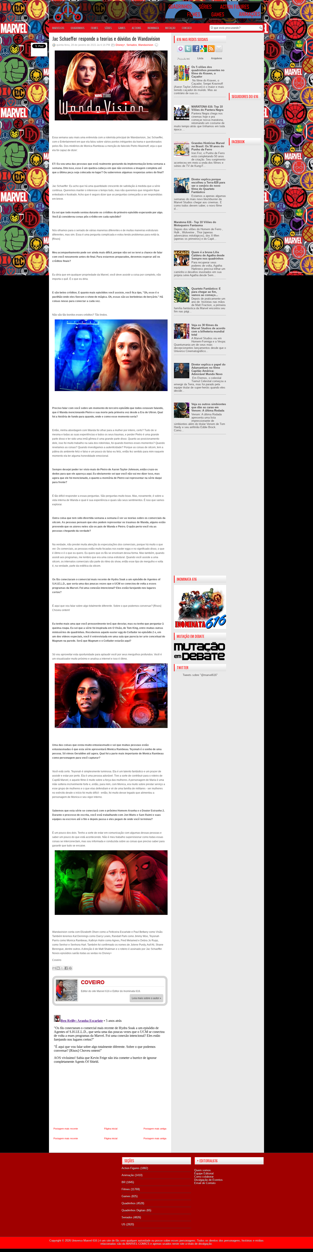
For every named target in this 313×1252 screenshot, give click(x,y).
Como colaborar (204, 1176)
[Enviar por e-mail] (54, 968)
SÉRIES (108, 28)
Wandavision (145, 44)
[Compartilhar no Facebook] (66, 968)
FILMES (94, 28)
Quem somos (202, 1170)
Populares (183, 58)
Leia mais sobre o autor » (146, 998)
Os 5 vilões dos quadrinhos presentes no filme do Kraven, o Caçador (207, 71)
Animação (128, 1175)
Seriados (131, 44)
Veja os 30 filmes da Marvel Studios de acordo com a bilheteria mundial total (208, 329)
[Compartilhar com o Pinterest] (70, 968)
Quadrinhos (129, 1203)
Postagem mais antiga (155, 1128)
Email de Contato (204, 1183)
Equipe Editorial (204, 1173)
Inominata (153, 28)
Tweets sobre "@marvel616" (200, 675)
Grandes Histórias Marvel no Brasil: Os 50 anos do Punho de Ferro (208, 146)
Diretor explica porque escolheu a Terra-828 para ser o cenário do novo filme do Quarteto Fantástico (208, 186)
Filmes (126, 1189)
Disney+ (120, 44)
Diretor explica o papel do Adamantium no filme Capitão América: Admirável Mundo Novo (208, 369)
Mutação (170, 28)
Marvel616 (58, 28)
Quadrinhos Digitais (134, 1210)
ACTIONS (136, 28)
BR (123, 1182)
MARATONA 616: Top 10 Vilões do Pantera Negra (207, 108)
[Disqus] (110, 1066)
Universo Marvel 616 (84, 1240)
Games (126, 1196)
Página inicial (110, 1128)
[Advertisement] (200, 508)
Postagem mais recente (65, 1128)
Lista (200, 58)
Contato (187, 28)
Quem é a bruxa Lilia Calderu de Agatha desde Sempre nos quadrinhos (207, 255)
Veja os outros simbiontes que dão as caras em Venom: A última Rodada (208, 407)
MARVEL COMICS (137, 1243)
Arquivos (216, 58)
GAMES (121, 28)
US (123, 1224)
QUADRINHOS (78, 28)
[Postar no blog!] (58, 968)
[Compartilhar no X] (62, 968)
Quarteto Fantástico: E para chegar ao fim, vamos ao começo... (206, 292)
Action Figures (130, 1168)
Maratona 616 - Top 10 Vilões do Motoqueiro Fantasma (195, 224)
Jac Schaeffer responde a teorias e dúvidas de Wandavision (106, 38)
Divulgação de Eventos (208, 1179)
